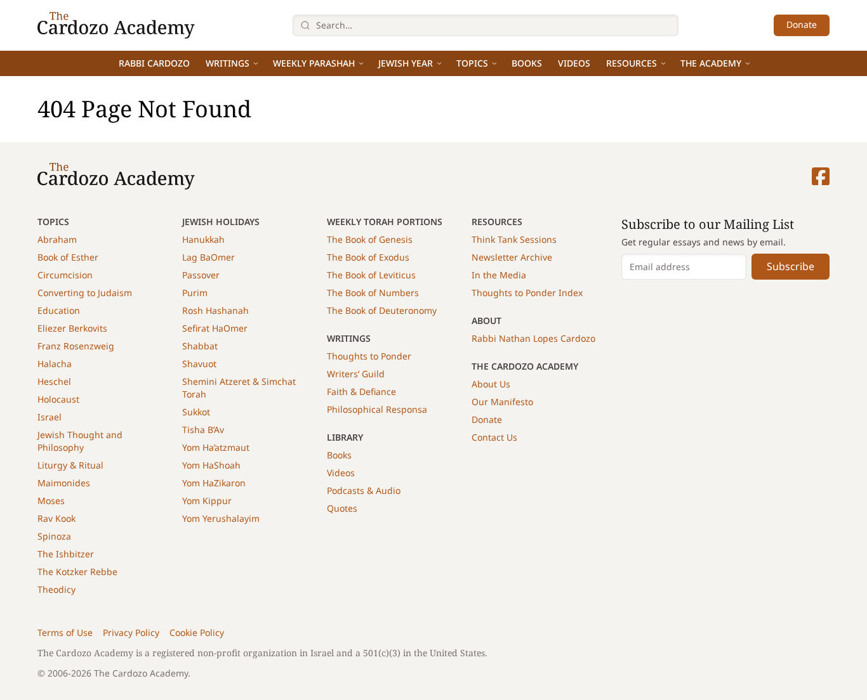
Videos (574, 63)
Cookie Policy (196, 632)
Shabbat (200, 346)
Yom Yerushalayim (221, 518)
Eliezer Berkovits (72, 328)
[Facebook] (821, 176)
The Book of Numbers (373, 293)
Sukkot (196, 412)
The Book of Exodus (368, 257)
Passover (201, 275)
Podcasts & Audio (363, 490)
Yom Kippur (207, 501)
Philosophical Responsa (377, 409)
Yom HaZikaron (214, 483)
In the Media (499, 275)
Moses (51, 501)
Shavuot (199, 364)
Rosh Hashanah (215, 310)
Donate (801, 24)
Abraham (57, 239)
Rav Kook (56, 518)
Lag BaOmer (208, 257)
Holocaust (58, 399)
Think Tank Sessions (514, 239)
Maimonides (63, 483)
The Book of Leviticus (371, 275)
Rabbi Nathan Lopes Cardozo (533, 338)
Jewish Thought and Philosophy (79, 441)
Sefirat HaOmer (215, 328)
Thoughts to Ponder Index (527, 293)
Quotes (342, 508)
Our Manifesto (502, 402)
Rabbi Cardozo (154, 63)
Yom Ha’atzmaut (215, 447)
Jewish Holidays (221, 222)
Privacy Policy (131, 632)
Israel (49, 417)
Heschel (54, 381)
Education (58, 310)
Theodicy (56, 589)
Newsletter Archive (512, 257)
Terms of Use (65, 632)
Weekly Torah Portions (384, 222)
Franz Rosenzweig (75, 346)
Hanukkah (203, 239)
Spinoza (54, 536)
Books (527, 63)
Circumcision (65, 275)
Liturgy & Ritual (70, 465)
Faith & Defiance (361, 392)
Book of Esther (67, 257)
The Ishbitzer (65, 554)
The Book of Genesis (370, 239)
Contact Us (494, 437)
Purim (195, 293)
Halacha (54, 364)
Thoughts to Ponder (369, 356)
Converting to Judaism (84, 293)
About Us (491, 384)
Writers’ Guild (356, 374)
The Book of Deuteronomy (382, 310)
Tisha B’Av (203, 430)
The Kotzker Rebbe (77, 572)
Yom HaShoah (211, 465)
